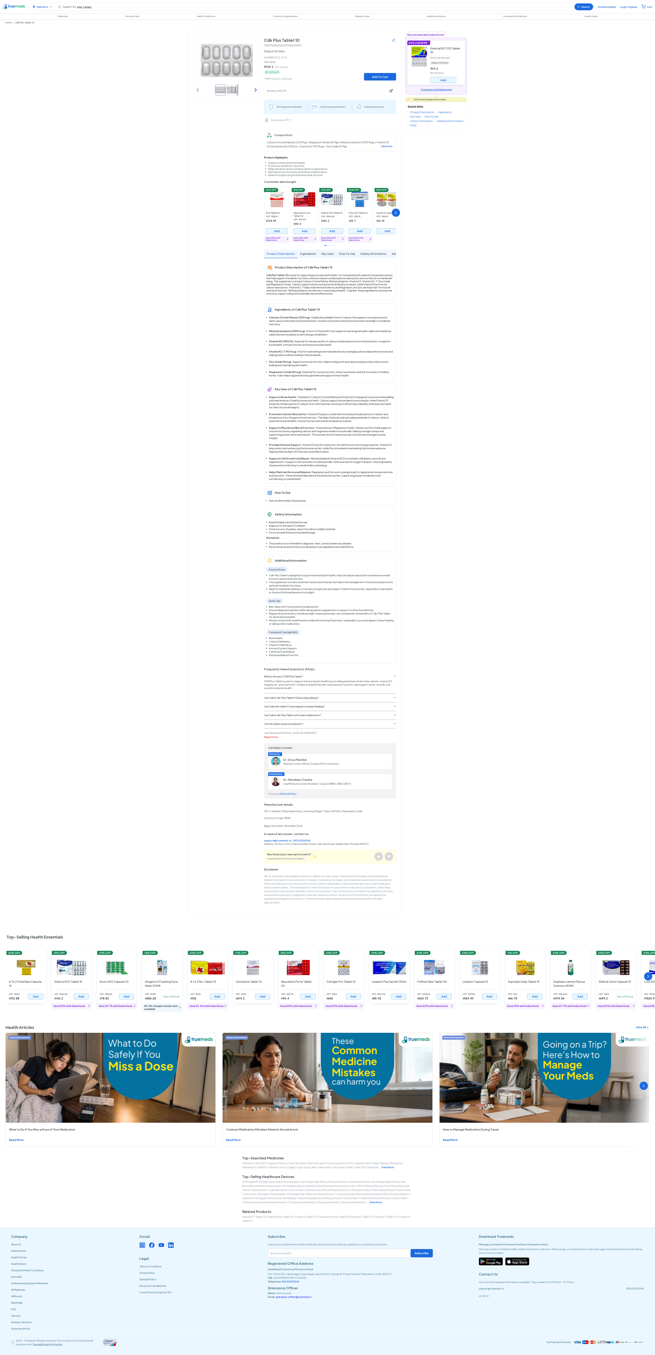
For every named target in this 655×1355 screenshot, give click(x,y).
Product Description (281, 253)
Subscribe (422, 1253)
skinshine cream (304, 1163)
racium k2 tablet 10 (361, 1216)
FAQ (13, 1309)
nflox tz (263, 1167)
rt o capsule (356, 1163)
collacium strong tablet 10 (333, 1216)
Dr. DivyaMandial (295, 759)
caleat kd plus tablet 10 (280, 1216)
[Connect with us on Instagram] (142, 1245)
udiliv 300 (259, 1163)
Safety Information (373, 253)
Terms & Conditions (151, 1266)
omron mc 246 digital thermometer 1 (266, 1194)
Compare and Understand (436, 89)
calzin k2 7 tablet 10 (385, 1216)
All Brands (16, 1296)
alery (314, 1167)
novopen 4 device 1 (329, 1202)
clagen (291, 1167)
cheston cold (286, 1163)
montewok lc (250, 1167)
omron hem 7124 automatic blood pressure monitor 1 (320, 1189)
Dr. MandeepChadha (297, 779)
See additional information (47, 1344)
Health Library (18, 1263)
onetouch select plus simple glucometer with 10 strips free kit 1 (373, 1194)
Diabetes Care (362, 16)
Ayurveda (16, 1276)
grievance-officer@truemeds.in (293, 1296)
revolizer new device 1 (354, 1202)
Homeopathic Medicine (515, 16)
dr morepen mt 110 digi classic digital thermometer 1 (271, 1181)
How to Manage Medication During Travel (471, 1129)
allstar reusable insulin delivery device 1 (321, 1198)
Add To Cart (380, 77)
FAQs (413, 125)
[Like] (378, 856)
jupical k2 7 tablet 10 (253, 1216)
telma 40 (247, 1163)
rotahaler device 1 (361, 1181)
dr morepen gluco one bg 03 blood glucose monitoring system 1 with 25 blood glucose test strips (340, 1185)
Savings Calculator (21, 1322)
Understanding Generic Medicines (29, 1283)
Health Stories (19, 1257)
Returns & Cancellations (153, 1285)
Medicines (63, 16)
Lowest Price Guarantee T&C (156, 1292)
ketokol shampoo (391, 1163)
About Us (16, 1244)
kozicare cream (344, 1167)
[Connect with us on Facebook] (152, 1245)
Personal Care (132, 16)
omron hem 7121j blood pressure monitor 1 (368, 1198)
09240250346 (302, 840)
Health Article (18, 1250)
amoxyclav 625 (339, 1163)
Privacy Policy (147, 1272)
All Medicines (18, 1289)
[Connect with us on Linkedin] (171, 1245)
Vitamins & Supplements (285, 16)
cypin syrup (303, 1167)
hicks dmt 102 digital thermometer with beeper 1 (270, 1198)
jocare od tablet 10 (306, 1216)
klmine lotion (277, 1167)
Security (15, 1315)
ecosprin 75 (322, 1163)
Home (8, 22)
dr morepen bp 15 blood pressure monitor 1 (312, 1194)
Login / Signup (628, 6)
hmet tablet (372, 1163)
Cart (649, 6)
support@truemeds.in (277, 840)
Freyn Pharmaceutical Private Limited (282, 45)
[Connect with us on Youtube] (161, 1245)
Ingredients (308, 253)
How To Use (347, 253)
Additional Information (450, 120)
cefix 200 (359, 1167)
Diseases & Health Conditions (27, 1270)
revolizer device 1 (362, 1189)
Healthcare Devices (436, 16)
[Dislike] (389, 856)
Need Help (17, 1302)
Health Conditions (206, 16)
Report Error (271, 736)
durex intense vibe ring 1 (303, 1202)
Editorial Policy (288, 793)
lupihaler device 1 (279, 1189)
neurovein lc (326, 1167)
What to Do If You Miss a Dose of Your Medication (42, 1129)
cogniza (271, 1163)
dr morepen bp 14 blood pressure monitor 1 (326, 1181)
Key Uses (328, 253)
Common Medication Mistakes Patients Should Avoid (261, 1129)
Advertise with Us (20, 1328)
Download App (607, 6)
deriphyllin (373, 1167)
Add (277, 231)
